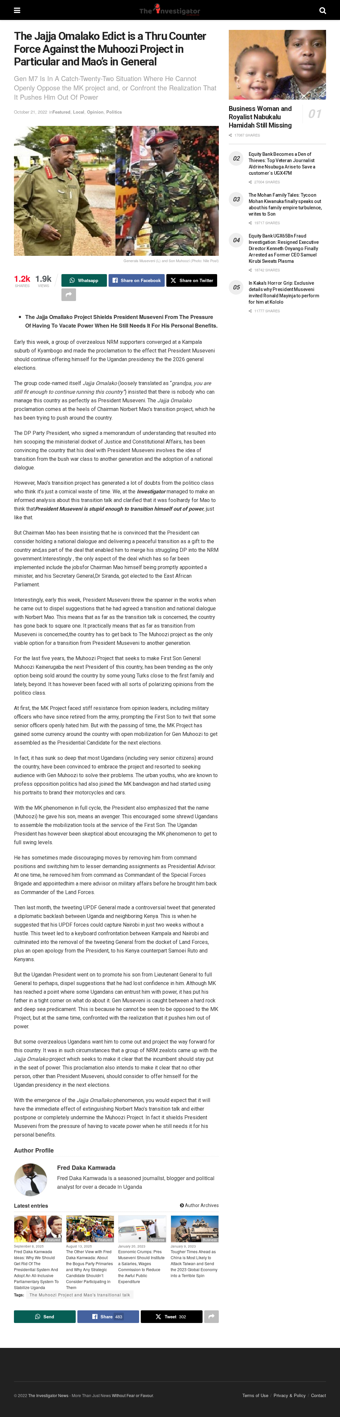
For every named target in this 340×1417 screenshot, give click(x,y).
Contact (318, 1395)
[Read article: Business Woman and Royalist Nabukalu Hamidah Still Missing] (277, 65)
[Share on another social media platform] (68, 294)
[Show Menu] (17, 10)
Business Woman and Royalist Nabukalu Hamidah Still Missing (260, 117)
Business (157, 1240)
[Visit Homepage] (169, 10)
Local (78, 112)
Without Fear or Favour (132, 1395)
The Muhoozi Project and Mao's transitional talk (80, 1294)
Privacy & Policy (290, 1395)
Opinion (95, 112)
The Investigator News (48, 1395)
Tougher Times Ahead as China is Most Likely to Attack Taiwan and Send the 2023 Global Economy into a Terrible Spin (194, 1263)
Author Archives (201, 1205)
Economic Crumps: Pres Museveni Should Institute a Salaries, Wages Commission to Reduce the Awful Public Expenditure (141, 1266)
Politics (114, 112)
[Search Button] (322, 10)
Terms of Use (255, 1395)
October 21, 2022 (30, 112)
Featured (61, 112)
